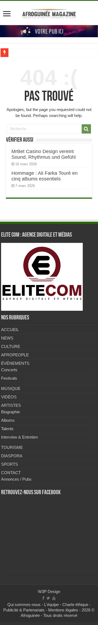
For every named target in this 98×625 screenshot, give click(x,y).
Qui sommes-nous (24, 604)
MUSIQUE (10, 388)
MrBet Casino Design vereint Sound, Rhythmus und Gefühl (43, 154)
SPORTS (9, 464)
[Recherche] (86, 129)
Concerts (9, 369)
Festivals (9, 378)
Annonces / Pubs (16, 479)
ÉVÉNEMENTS (15, 363)
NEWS (7, 338)
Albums (8, 420)
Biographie (10, 412)
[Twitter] (48, 598)
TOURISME (12, 447)
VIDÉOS (9, 397)
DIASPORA (11, 455)
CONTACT (11, 472)
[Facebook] (43, 598)
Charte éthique (75, 604)
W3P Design (49, 591)
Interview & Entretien (19, 437)
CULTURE (10, 346)
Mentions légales (63, 610)
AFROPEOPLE (15, 355)
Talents (7, 428)
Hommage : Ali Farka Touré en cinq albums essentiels (44, 176)
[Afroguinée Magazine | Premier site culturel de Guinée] (49, 12)
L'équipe (51, 604)
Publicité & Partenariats (24, 610)
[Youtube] (54, 598)
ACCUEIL (10, 329)
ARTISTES (11, 405)
